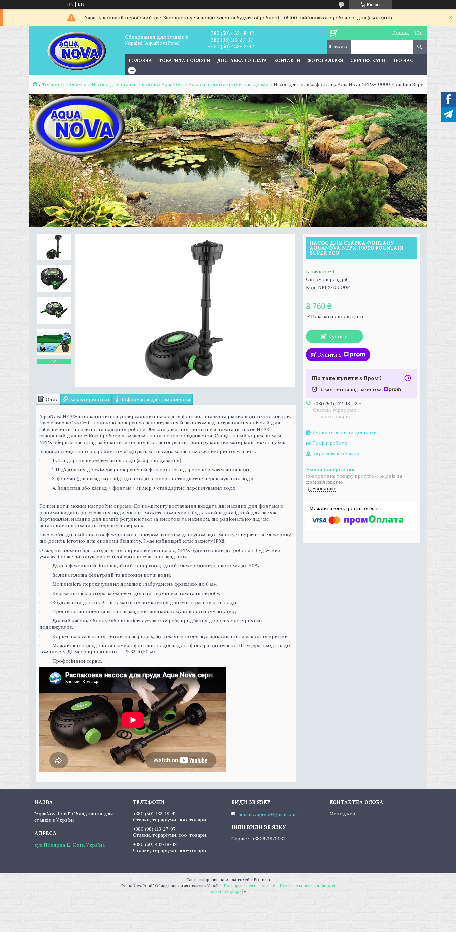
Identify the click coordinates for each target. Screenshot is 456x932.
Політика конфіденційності (307, 885)
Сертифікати (367, 60)
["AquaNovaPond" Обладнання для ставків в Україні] (77, 50)
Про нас (402, 60)
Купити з (330, 354)
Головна (140, 60)
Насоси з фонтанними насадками (228, 84)
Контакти (287, 60)
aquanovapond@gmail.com (268, 814)
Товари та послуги (184, 60)
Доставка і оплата (242, 60)
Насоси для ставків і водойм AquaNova (138, 84)
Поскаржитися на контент (250, 885)
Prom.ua (262, 879)
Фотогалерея (325, 60)
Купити (338, 336)
